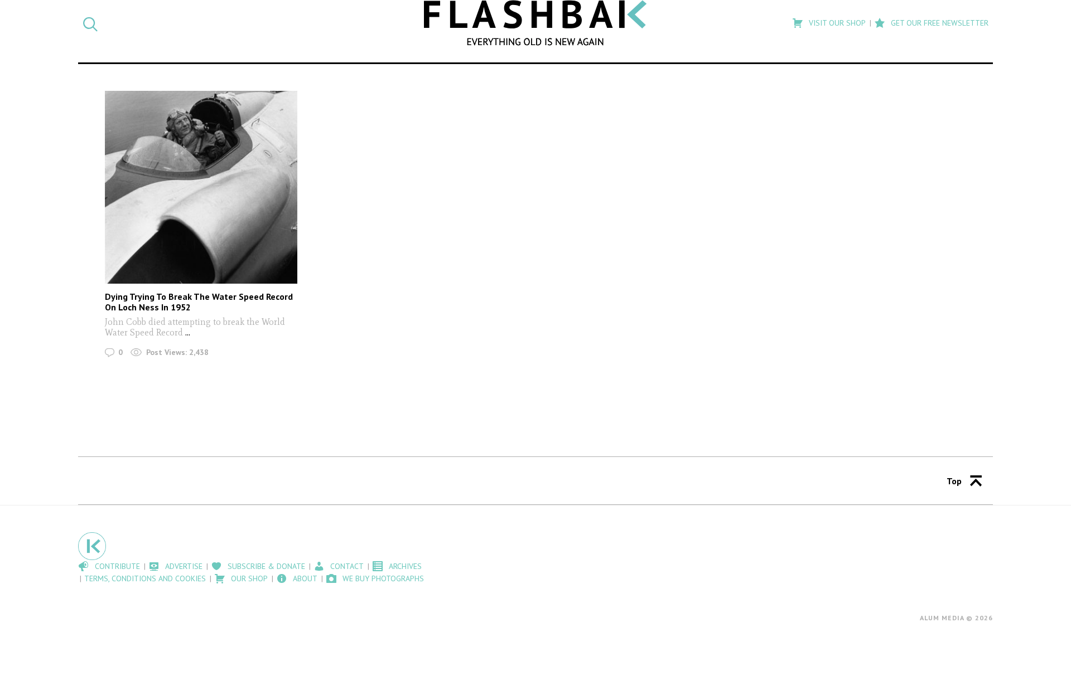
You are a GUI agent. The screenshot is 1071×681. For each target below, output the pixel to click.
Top (954, 481)
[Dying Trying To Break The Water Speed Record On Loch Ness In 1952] (201, 187)
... (187, 332)
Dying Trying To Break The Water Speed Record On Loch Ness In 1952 (199, 302)
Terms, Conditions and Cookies (145, 578)
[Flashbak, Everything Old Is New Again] (535, 23)
